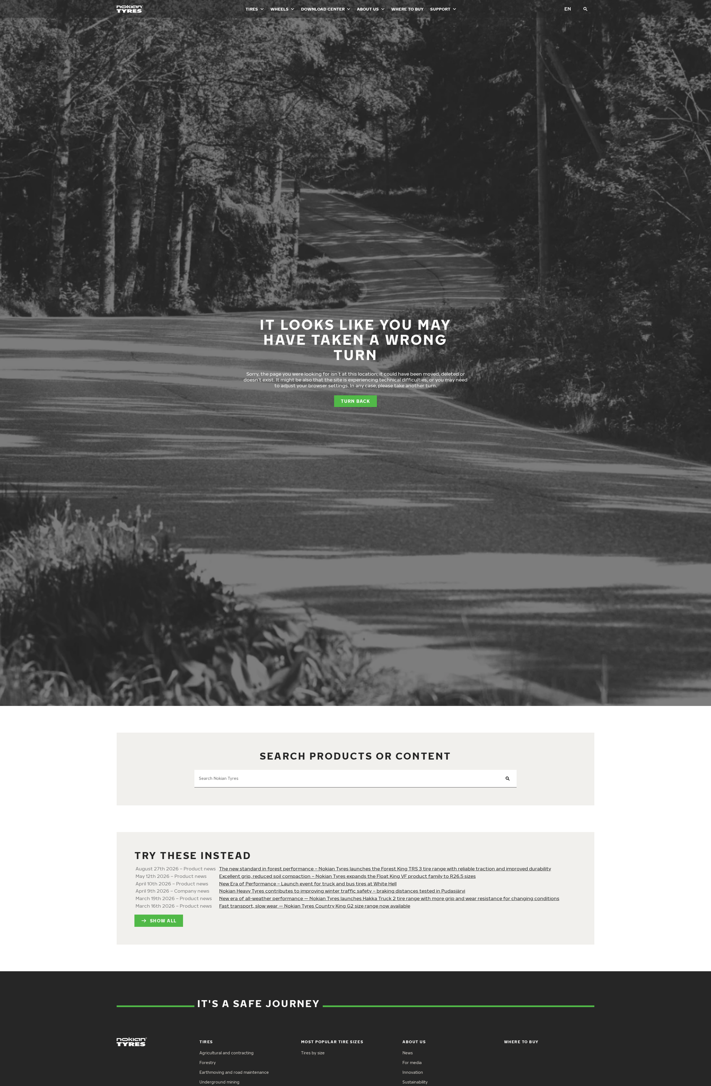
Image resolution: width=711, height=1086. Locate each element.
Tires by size (313, 1052)
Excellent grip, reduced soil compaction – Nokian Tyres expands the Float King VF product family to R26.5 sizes (347, 876)
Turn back (355, 401)
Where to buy (407, 8)
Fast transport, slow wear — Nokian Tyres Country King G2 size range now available (314, 906)
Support (440, 8)
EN (567, 9)
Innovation (412, 1072)
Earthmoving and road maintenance (234, 1072)
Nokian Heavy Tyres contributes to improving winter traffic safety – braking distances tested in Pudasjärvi (342, 891)
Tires (252, 8)
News (407, 1052)
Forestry (207, 1062)
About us (368, 8)
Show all (163, 920)
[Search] (585, 9)
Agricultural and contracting (226, 1052)
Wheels (280, 8)
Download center (323, 8)
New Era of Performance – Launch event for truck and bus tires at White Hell (308, 884)
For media (412, 1062)
